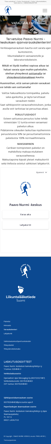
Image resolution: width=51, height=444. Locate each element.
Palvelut (7, 321)
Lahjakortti (8, 333)
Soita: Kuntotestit (23, 1)
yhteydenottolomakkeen (21, 77)
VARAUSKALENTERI (30, 3)
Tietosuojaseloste (10, 440)
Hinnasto (7, 325)
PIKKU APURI (40, 436)
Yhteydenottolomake (12, 349)
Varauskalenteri (10, 329)
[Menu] (43, 10)
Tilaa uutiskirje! (10, 1)
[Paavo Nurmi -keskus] (21, 10)
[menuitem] (43, 10)
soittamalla (35, 73)
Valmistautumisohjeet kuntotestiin (17, 341)
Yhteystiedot (9, 345)
